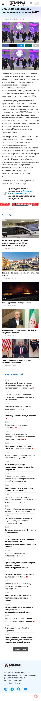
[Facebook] (18, 689)
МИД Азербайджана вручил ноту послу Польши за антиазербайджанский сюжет (19, 609)
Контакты (19, 683)
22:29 (8, 461)
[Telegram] (12, 689)
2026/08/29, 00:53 (9, 248)
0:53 (7, 380)
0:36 (7, 392)
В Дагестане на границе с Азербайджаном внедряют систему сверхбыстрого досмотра (20, 478)
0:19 (7, 403)
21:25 (7, 506)
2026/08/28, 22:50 (9, 366)
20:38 (8, 536)
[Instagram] (5, 689)
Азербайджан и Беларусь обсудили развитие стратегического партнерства (20, 586)
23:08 (8, 443)
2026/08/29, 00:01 (9, 306)
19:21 (7, 616)
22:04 (8, 485)
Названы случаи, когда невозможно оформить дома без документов (19, 467)
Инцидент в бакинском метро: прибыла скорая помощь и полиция (18, 597)
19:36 (8, 592)
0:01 (7, 413)
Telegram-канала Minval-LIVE (20, 192)
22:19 (7, 473)
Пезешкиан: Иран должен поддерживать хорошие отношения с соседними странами (20, 436)
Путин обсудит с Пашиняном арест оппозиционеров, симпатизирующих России (20, 565)
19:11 (7, 625)
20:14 (7, 559)
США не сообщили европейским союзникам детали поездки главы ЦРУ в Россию (19, 397)
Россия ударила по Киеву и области (16, 303)
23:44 (7, 422)
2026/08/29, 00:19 (9, 278)
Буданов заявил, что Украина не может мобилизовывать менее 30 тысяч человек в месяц (19, 499)
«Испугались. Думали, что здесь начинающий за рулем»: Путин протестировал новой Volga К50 (15, 243)
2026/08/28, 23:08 (9, 336)
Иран (11, 209)
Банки (5, 209)
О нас (11, 683)
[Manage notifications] (36, 696)
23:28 (8, 431)
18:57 (7, 634)
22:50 (8, 452)
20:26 (8, 550)
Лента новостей (14, 374)
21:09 (8, 515)
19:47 (7, 581)
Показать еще (20, 649)
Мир (4, 236)
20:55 (8, 527)
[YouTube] (25, 689)
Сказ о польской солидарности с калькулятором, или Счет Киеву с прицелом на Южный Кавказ (19, 639)
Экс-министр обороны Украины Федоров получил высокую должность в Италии (18, 520)
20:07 (8, 571)
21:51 (7, 494)
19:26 (8, 604)
